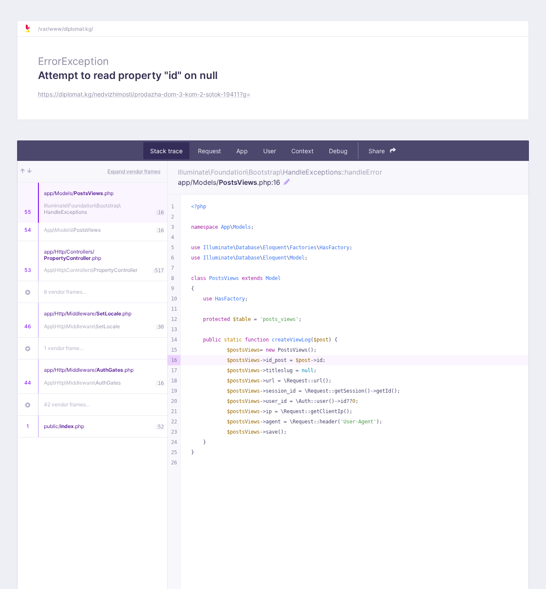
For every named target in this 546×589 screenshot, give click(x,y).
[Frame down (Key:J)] (29, 171)
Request (209, 151)
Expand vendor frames (133, 171)
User (269, 151)
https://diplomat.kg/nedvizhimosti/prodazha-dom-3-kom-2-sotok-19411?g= (144, 94)
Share (377, 151)
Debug (338, 151)
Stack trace (166, 151)
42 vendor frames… (67, 404)
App (242, 151)
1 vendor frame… (64, 348)
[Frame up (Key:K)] (22, 171)
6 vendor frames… (65, 292)
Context (302, 151)
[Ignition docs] (31, 28)
